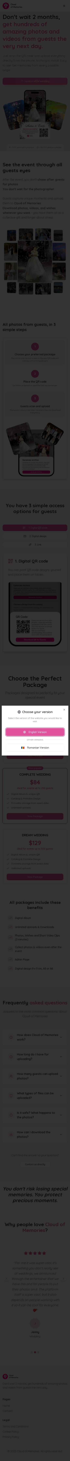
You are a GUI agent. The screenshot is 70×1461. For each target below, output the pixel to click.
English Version (37, 732)
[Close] (64, 709)
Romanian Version (35, 747)
